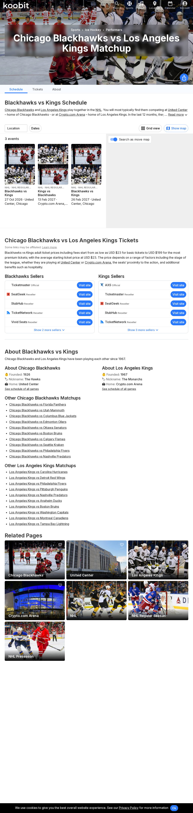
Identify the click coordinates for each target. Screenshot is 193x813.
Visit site (85, 285)
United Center (178, 110)
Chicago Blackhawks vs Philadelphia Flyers (39, 450)
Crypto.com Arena (72, 114)
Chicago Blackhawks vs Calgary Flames (37, 439)
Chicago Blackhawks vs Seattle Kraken (36, 445)
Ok (174, 808)
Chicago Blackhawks (19, 110)
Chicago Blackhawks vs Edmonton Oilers (37, 422)
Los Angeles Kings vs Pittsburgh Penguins (38, 489)
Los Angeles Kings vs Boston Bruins (34, 506)
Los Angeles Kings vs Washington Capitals (38, 512)
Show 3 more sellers (141, 330)
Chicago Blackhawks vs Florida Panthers (37, 404)
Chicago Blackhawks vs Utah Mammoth (36, 410)
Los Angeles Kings (54, 110)
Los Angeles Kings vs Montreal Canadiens (38, 518)
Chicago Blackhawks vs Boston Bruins (35, 433)
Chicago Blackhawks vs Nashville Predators (40, 456)
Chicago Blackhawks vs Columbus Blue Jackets (42, 416)
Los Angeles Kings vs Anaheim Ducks (35, 501)
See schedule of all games (22, 388)
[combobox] (16, 128)
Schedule (16, 89)
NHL (99, 110)
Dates (35, 128)
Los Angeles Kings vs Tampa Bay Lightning (39, 524)
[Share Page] (184, 77)
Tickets (37, 89)
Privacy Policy (129, 808)
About (56, 89)
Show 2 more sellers (47, 330)
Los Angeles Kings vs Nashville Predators (38, 495)
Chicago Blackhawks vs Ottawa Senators (38, 427)
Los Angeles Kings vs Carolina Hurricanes (38, 472)
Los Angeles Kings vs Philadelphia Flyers (37, 483)
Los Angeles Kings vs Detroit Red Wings (37, 478)
